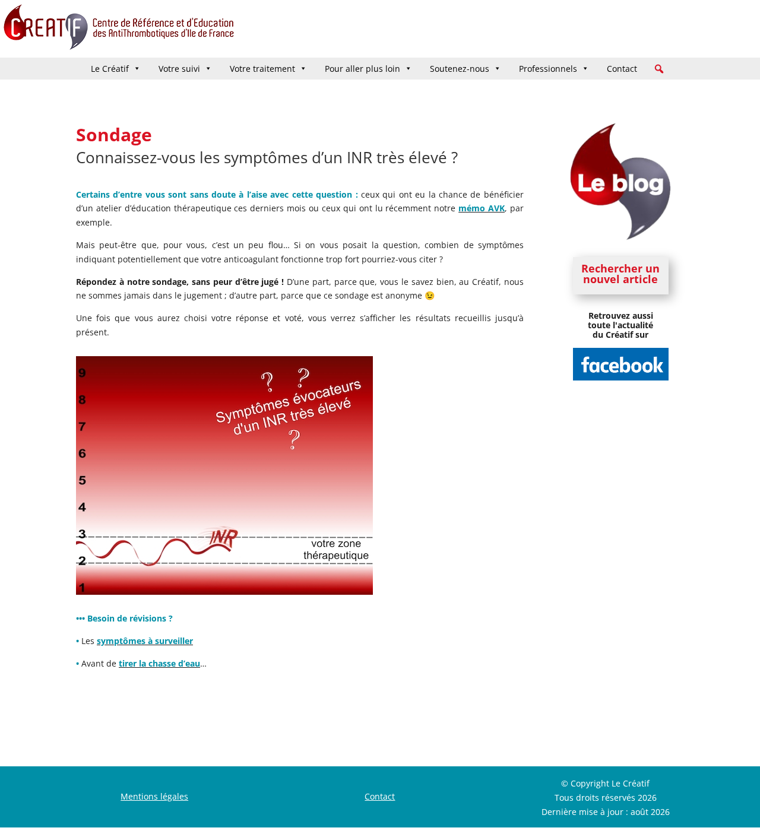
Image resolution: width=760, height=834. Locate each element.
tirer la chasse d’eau (159, 663)
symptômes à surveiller (145, 640)
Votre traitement (262, 68)
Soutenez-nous (459, 68)
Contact (622, 68)
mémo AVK (481, 208)
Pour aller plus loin (362, 68)
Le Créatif (110, 68)
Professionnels (548, 68)
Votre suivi (179, 68)
